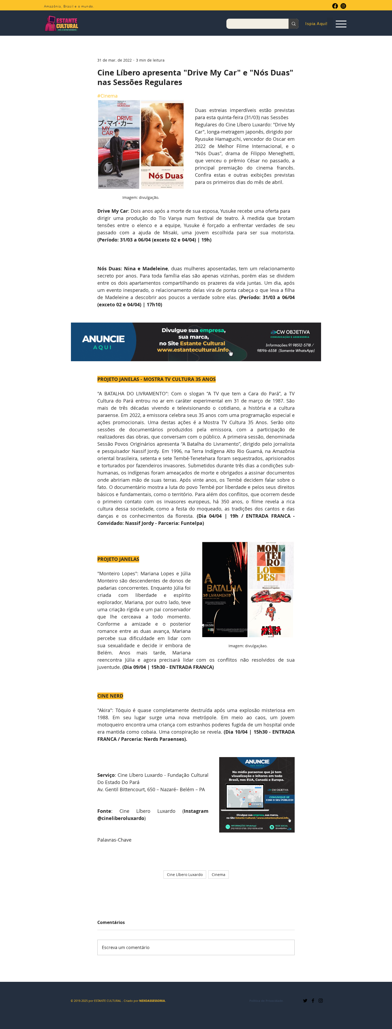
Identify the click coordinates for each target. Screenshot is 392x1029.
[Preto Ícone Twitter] (305, 1000)
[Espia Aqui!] (341, 24)
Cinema (218, 874)
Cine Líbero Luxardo (185, 874)
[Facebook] (335, 6)
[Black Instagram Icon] (320, 1000)
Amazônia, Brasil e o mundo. (69, 6)
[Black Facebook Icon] (313, 1000)
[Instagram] (343, 6)
